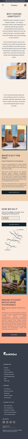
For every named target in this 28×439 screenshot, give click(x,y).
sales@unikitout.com (11, 427)
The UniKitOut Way (14, 218)
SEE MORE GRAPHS (14, 224)
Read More (14, 334)
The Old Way (5, 218)
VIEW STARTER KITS (14, 192)
